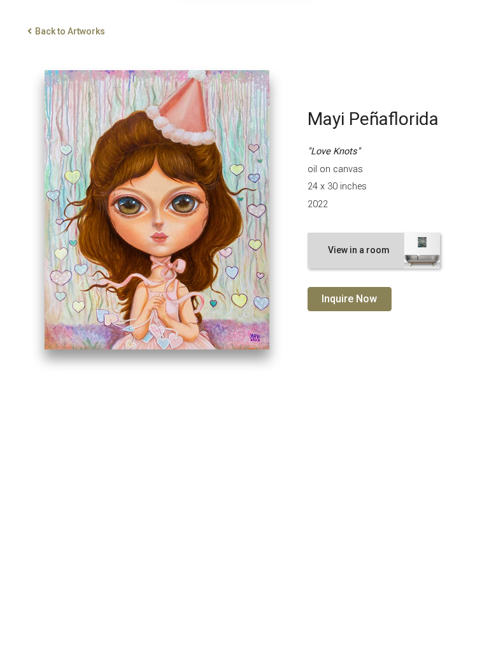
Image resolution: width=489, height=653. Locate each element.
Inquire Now (349, 299)
